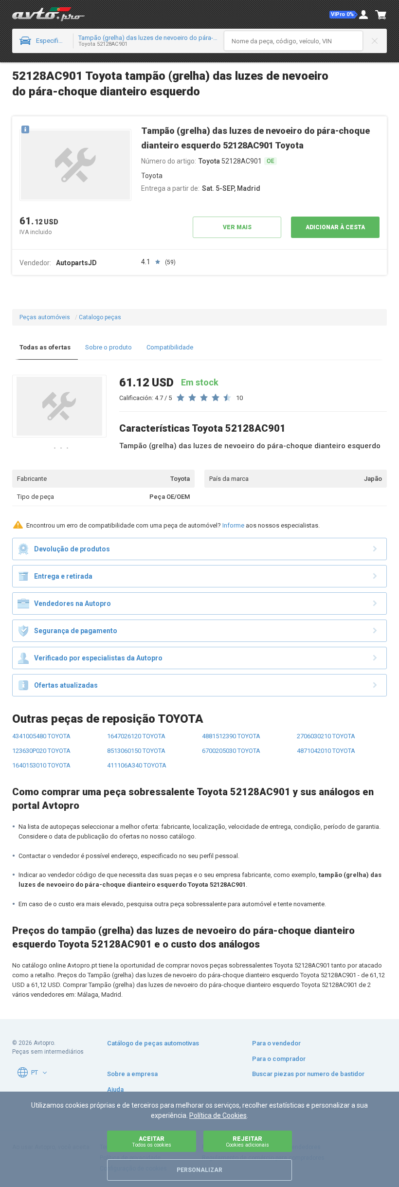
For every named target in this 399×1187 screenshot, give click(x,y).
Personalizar (199, 1170)
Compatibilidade (169, 347)
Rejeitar (247, 1141)
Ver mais (237, 227)
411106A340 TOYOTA (136, 765)
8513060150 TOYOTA (136, 750)
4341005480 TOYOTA (41, 736)
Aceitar (151, 1141)
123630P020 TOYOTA (41, 750)
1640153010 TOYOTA (41, 765)
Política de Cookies (218, 1115)
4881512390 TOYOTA (231, 736)
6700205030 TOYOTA (231, 750)
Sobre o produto (108, 347)
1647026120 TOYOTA (136, 736)
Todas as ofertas (45, 347)
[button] (343, 14)
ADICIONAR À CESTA (335, 227)
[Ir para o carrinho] (381, 14)
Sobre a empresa (132, 1073)
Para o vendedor (276, 1043)
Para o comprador (279, 1058)
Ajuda (115, 1089)
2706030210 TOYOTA (326, 736)
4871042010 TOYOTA (326, 750)
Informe (233, 525)
